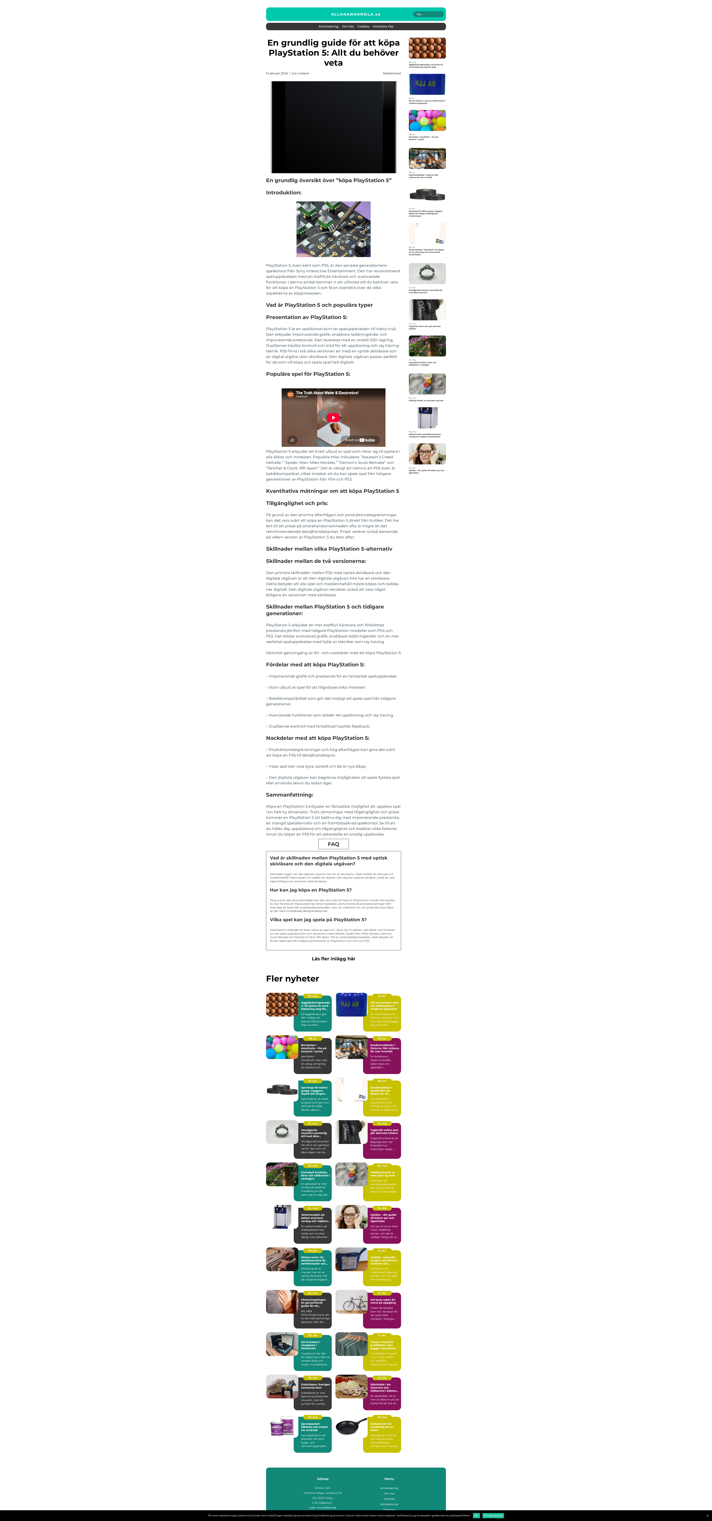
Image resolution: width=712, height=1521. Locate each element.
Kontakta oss (383, 26)
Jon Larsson (300, 73)
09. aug (313, 996)
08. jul (313, 1038)
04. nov (313, 1293)
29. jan (312, 1250)
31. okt (382, 1293)
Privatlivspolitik (493, 1515)
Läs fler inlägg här (333, 958)
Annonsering (328, 26)
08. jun (382, 1081)
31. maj (312, 1123)
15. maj (382, 1123)
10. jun (313, 1081)
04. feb (382, 1208)
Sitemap (389, 1509)
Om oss (348, 26)
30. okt (312, 1335)
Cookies (363, 26)
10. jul (382, 996)
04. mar (313, 1208)
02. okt (312, 1377)
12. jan (382, 1250)
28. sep (382, 1417)
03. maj (313, 1165)
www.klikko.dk (326, 1507)
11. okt (382, 1335)
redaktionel (392, 73)
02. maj (382, 1165)
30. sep (312, 1417)
